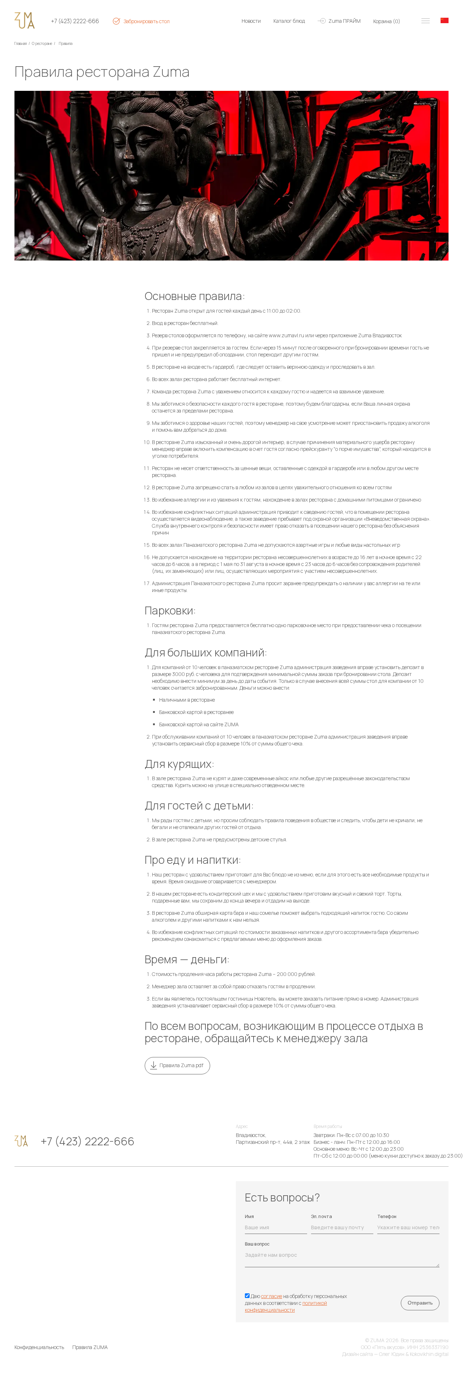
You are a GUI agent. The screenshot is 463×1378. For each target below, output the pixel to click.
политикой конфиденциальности (286, 1306)
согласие (271, 1296)
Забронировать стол (147, 21)
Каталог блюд (289, 20)
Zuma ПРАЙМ (344, 20)
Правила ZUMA (90, 1347)
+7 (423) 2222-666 (75, 21)
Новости (251, 20)
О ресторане (42, 43)
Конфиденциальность (39, 1347)
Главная (20, 43)
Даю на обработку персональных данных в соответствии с (296, 1303)
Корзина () (386, 21)
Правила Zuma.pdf (181, 1065)
